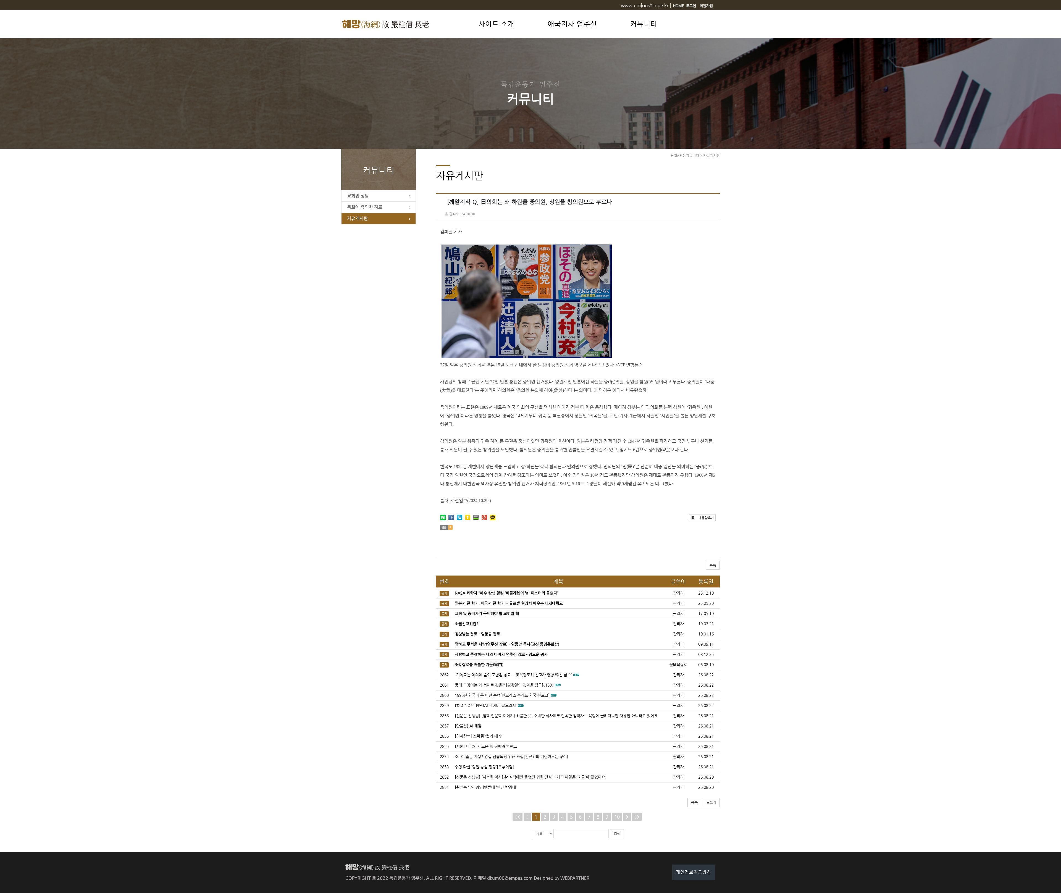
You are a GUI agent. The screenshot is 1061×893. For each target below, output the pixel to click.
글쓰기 (711, 802)
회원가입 (706, 6)
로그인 (691, 6)
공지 (444, 593)
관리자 (678, 675)
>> (636, 817)
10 (617, 817)
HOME (678, 6)
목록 (713, 565)
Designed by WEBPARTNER (561, 878)
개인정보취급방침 (693, 872)
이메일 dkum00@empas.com (503, 878)
